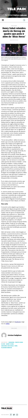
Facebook (18, 322)
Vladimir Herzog (6, 347)
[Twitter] (14, 415)
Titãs (16, 346)
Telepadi (17, 9)
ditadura (11, 342)
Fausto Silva (19, 342)
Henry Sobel (10, 344)
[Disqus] (14, 378)
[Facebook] (11, 415)
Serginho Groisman (7, 346)
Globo (3, 344)
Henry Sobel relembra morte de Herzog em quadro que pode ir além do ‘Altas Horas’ (14, 32)
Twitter (8, 324)
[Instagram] (17, 415)
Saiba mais (23, 15)
